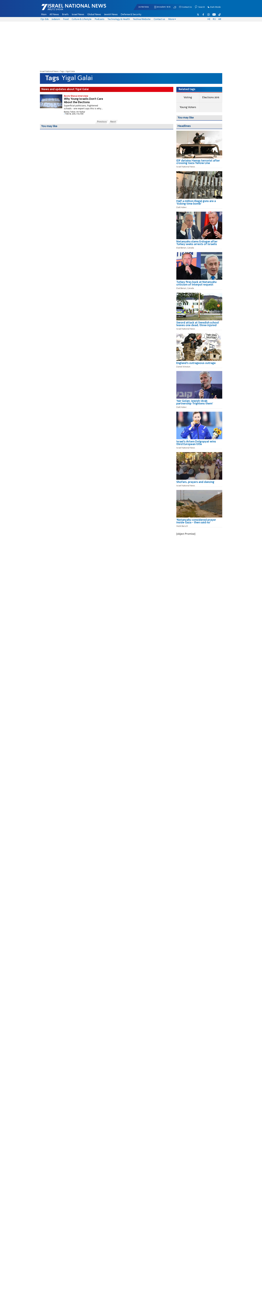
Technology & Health (119, 19)
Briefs (65, 14)
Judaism (56, 19)
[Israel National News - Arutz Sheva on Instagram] (208, 14)
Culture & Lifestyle (81, 19)
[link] (199, 163)
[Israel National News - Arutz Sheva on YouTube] (214, 14)
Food (66, 19)
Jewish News (111, 14)
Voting (188, 97)
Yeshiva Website (142, 19)
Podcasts (99, 19)
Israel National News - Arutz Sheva (66, 9)
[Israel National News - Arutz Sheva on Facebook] (203, 14)
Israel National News (49, 71)
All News (54, 14)
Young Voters (188, 107)
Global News (94, 14)
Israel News (78, 14)
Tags (62, 71)
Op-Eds (45, 19)
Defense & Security (131, 14)
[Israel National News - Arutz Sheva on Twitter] (198, 14)
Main (43, 14)
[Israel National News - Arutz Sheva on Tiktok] (219, 14)
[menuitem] (44, 14)
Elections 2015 (210, 97)
